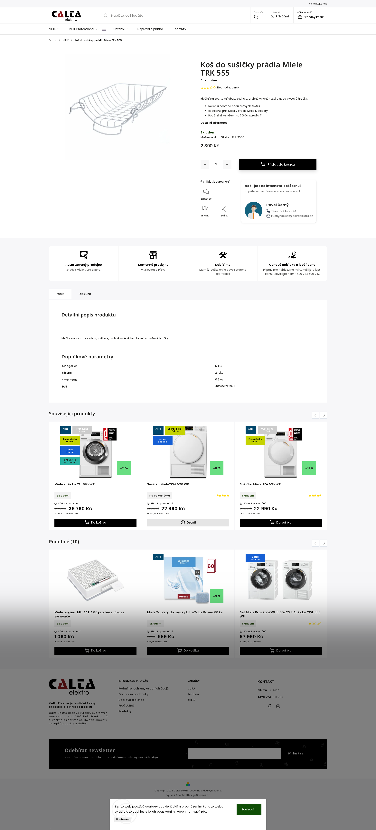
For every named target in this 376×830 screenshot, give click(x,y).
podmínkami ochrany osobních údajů (134, 757)
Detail (191, 522)
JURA (191, 688)
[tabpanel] (95, 476)
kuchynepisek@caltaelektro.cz (292, 216)
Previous (315, 415)
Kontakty (124, 711)
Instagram (278, 706)
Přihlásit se (295, 753)
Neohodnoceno (228, 87)
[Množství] (216, 164)
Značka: (209, 80)
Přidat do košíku (281, 164)
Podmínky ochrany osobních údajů (143, 688)
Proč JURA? (126, 705)
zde (203, 811)
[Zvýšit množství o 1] (227, 164)
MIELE (218, 366)
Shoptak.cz (203, 795)
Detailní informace (214, 123)
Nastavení (122, 819)
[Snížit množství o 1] (205, 164)
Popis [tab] (60, 294)
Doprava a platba (131, 700)
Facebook (269, 706)
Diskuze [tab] (85, 294)
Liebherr (193, 694)
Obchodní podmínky (133, 694)
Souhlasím (249, 809)
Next (323, 415)
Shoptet (180, 795)
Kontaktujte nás (318, 3)
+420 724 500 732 (283, 211)
